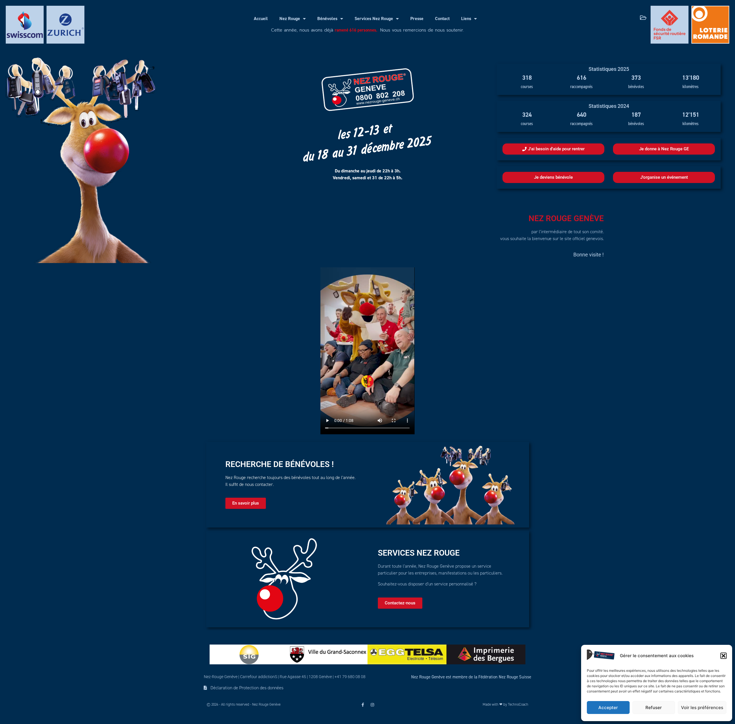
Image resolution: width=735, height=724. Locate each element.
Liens (466, 18)
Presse (416, 18)
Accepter (608, 707)
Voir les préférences (702, 707)
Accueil (261, 18)
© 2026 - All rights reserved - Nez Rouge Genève (244, 704)
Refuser (653, 707)
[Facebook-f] (363, 705)
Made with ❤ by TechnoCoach (505, 704)
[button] (723, 656)
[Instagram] (372, 705)
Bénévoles (327, 18)
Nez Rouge (289, 18)
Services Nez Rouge (374, 18)
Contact (442, 18)
